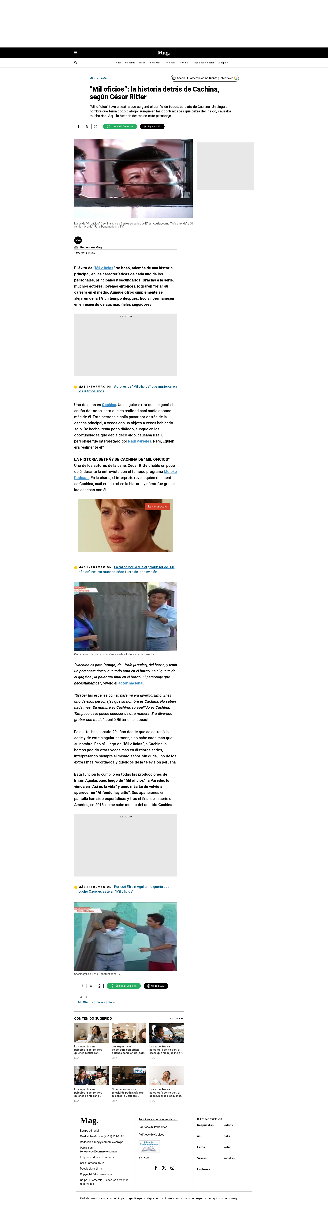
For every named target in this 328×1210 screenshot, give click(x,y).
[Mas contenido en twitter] (164, 1167)
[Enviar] (76, 63)
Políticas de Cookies (151, 1134)
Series (100, 1002)
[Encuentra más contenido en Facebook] (78, 126)
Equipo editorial (89, 1130)
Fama (201, 1147)
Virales (202, 1158)
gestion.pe (136, 1198)
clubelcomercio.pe (113, 1198)
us (199, 1136)
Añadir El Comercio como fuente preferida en (205, 78)
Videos (228, 1125)
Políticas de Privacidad (153, 1127)
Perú (111, 1002)
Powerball (184, 63)
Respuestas (205, 1125)
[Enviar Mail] (76, 247)
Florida (117, 63)
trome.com (172, 1198)
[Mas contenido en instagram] (172, 1167)
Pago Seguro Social (203, 63)
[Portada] (89, 1127)
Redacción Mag (91, 247)
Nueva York (154, 63)
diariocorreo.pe (193, 1198)
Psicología (169, 63)
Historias (203, 1169)
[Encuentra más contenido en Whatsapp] (95, 126)
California (130, 63)
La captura (223, 63)
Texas (142, 63)
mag (234, 1198)
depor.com (153, 1198)
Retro (227, 1147)
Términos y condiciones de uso (158, 1119)
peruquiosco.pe (217, 1198)
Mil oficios (85, 1002)
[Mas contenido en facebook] (155, 1167)
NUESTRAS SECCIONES (209, 1119)
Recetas (229, 1158)
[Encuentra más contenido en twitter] (87, 126)
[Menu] (77, 53)
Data (226, 1136)
